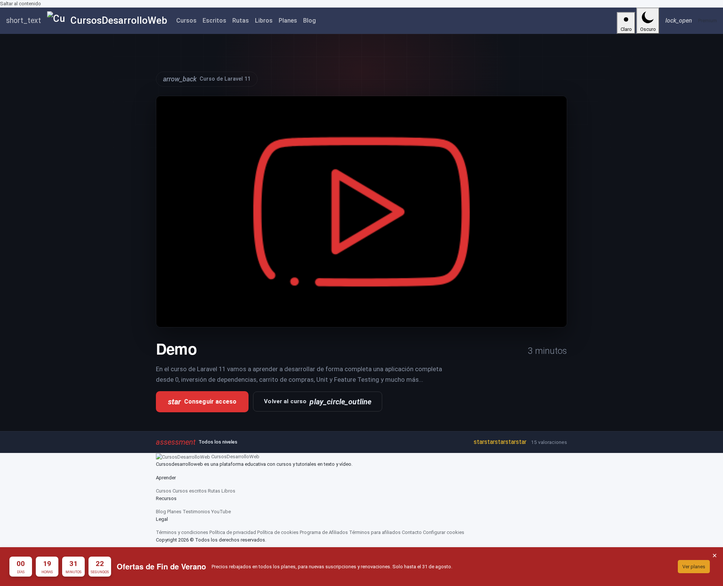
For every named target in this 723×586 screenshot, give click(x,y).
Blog (309, 20)
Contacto (412, 532)
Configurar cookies (443, 532)
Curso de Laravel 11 (206, 79)
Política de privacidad (232, 532)
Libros (264, 20)
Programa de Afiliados (324, 532)
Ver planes (693, 566)
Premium (707, 20)
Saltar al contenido (20, 3)
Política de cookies (278, 532)
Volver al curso (317, 401)
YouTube (221, 511)
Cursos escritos (189, 491)
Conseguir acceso (202, 401)
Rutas (240, 20)
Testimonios (196, 511)
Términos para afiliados (375, 532)
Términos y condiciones (182, 532)
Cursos (186, 20)
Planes (288, 20)
